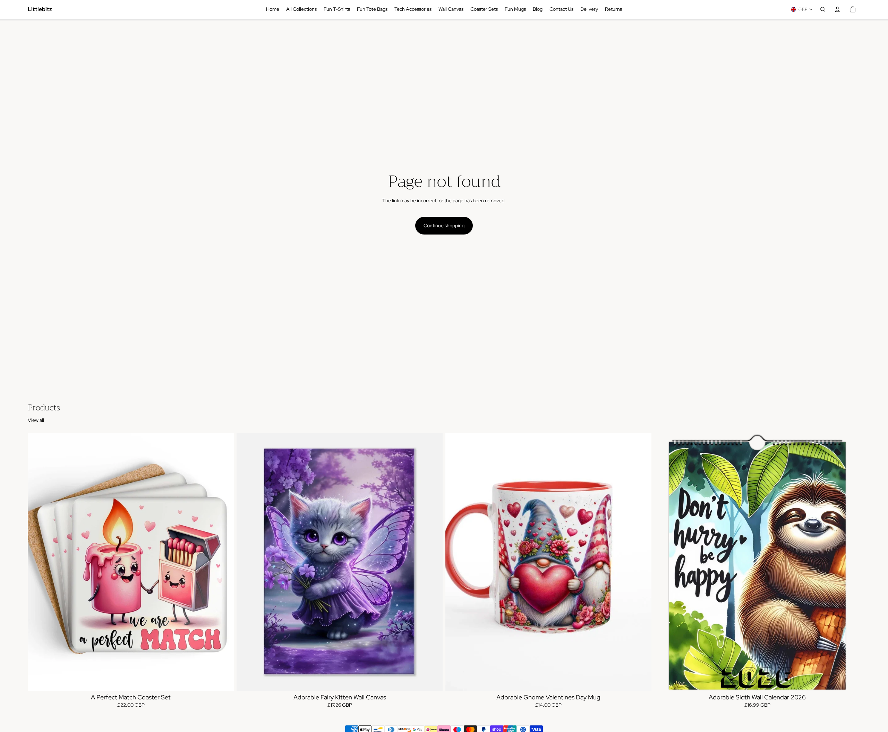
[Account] (837, 9)
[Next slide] (223, 562)
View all (36, 420)
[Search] (822, 9)
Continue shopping (444, 225)
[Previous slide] (38, 562)
